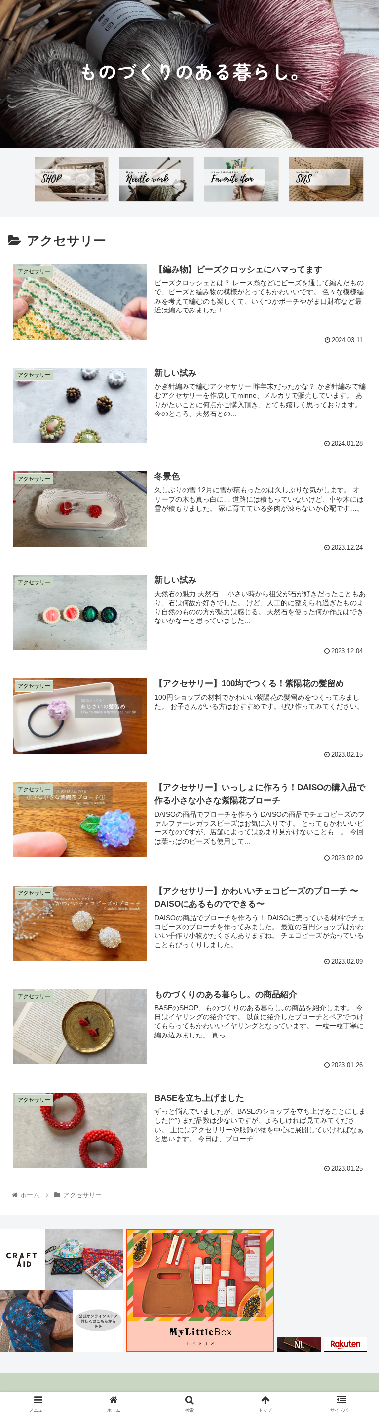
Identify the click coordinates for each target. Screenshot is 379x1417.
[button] (350, 1025)
